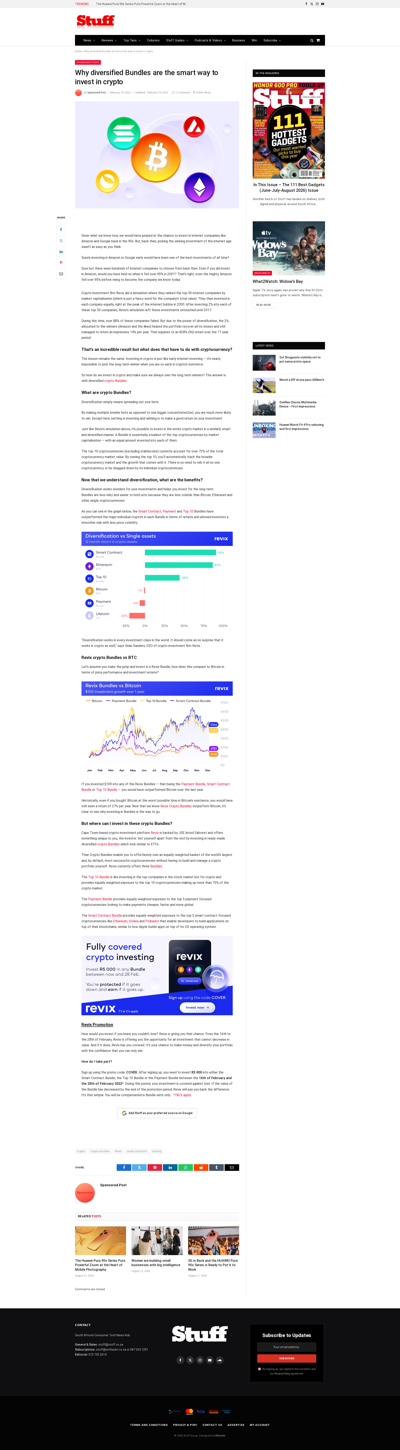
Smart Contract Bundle (105, 916)
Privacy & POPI (185, 1424)
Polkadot (152, 921)
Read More (263, 304)
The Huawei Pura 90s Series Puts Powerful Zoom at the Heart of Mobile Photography (143, 4)
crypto (81, 1151)
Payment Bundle (193, 784)
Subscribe (271, 40)
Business (238, 40)
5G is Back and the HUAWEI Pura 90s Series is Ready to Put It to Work (213, 1265)
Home (78, 51)
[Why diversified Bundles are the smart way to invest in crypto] (157, 154)
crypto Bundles (115, 381)
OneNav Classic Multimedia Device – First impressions (297, 404)
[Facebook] (61, 229)
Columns (153, 40)
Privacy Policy (282, 1373)
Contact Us (212, 1424)
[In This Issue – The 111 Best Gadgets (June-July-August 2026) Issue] (289, 130)
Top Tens (130, 40)
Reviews (107, 40)
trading (156, 1151)
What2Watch (262, 273)
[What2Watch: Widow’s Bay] (289, 248)
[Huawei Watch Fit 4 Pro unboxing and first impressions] (264, 430)
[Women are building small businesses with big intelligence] (156, 1240)
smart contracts (137, 1151)
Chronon (220, 1435)
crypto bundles (100, 1151)
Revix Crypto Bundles (176, 806)
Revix (155, 833)
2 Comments (182, 92)
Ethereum (120, 921)
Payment (169, 511)
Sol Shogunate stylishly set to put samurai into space (300, 359)
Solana (134, 921)
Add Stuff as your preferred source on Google (160, 1113)
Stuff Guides (175, 40)
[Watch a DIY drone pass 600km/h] (264, 385)
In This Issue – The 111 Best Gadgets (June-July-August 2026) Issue (289, 187)
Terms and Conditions (149, 1424)
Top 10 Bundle (106, 790)
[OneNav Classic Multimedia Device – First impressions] (264, 408)
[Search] (312, 40)
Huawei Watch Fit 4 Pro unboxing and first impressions (301, 427)
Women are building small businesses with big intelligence (155, 1263)
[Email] (61, 274)
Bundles (156, 866)
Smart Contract (149, 511)
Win (254, 40)
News (87, 40)
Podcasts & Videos (208, 40)
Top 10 (188, 511)
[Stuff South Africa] (96, 21)
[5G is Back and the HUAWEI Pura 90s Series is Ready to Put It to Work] (213, 1240)
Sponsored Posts (88, 62)
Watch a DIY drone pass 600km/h (301, 379)
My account (260, 1424)
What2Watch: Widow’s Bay (278, 281)
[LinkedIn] (61, 251)
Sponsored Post (97, 92)
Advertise (236, 1424)
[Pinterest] (61, 262)
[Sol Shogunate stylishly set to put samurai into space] (264, 363)
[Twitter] (61, 240)
